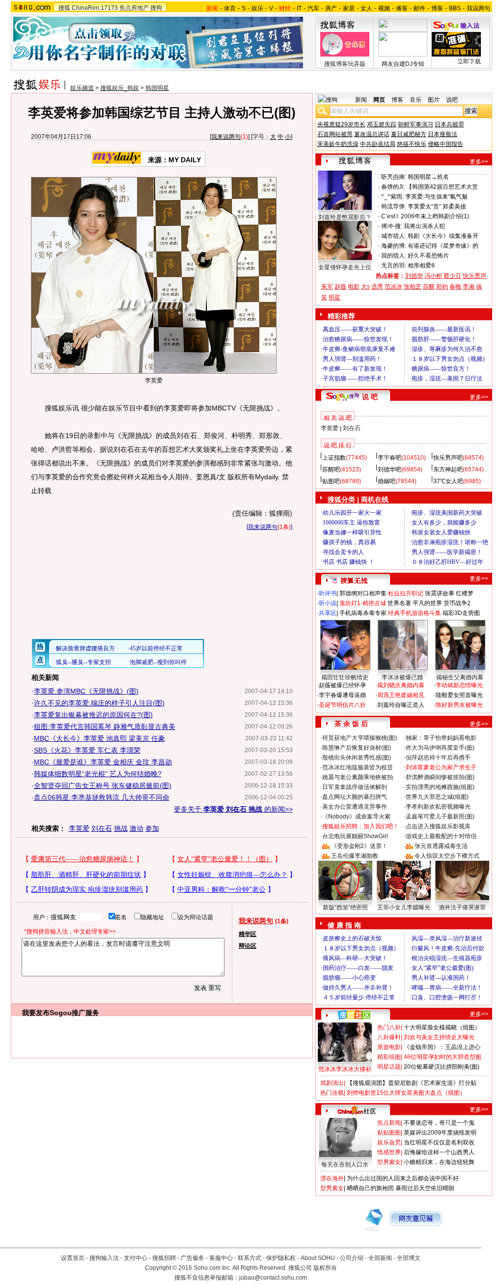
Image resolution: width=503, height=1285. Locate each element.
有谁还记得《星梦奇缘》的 (443, 245)
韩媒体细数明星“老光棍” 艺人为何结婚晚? (98, 774)
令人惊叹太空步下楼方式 (447, 855)
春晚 (455, 286)
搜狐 (64, 7)
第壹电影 (389, 1047)
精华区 (247, 934)
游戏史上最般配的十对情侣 (441, 836)
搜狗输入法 (104, 1258)
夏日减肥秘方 (408, 134)
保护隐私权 (281, 1258)
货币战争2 (457, 603)
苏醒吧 (331, 469)
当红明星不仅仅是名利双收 (439, 1142)
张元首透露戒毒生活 (441, 846)
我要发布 (36, 1013)
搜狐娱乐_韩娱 (119, 88)
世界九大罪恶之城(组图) (437, 796)
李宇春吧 (389, 457)
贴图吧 (331, 481)
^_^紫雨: (392, 196)
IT (299, 8)
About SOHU (318, 1258)
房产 (331, 8)
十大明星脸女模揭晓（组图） (442, 1027)
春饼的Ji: (393, 186)
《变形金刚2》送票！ (359, 846)
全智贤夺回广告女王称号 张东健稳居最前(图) (102, 785)
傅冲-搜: (391, 226)
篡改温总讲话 (372, 134)
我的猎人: (393, 255)
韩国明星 (157, 88)
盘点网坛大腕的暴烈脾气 (354, 796)
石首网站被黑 (335, 134)
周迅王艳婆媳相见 (400, 695)
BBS (455, 8)
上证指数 (334, 457)
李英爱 (79, 828)
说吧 (452, 99)
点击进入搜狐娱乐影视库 (438, 826)
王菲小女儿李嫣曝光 (403, 907)
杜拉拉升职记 (405, 593)
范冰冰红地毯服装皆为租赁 (357, 767)
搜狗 (156, 7)
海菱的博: (393, 245)
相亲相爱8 (421, 265)
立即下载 (469, 61)
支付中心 (135, 1258)
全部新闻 (380, 1258)
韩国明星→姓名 (428, 177)
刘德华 (414, 275)
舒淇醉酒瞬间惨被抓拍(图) (440, 777)
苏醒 (429, 286)
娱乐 (257, 8)
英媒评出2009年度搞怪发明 (440, 1132)
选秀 (377, 286)
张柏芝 (412, 286)
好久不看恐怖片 (428, 255)
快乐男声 (474, 275)
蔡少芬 (452, 275)
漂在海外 (332, 1178)
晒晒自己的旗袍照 (370, 1188)
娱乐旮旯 (389, 1142)
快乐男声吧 (448, 457)
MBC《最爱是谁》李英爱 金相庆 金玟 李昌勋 (103, 762)
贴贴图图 (389, 1132)
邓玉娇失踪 (381, 124)
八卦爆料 (389, 1037)
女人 (366, 8)
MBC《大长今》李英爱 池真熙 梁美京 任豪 (99, 738)
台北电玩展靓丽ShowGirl (355, 836)
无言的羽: (393, 265)
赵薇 (340, 286)
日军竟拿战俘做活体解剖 (354, 787)
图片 (434, 99)
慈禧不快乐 (411, 144)
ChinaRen (85, 7)
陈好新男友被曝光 (459, 704)
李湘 (469, 286)
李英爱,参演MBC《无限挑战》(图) (86, 691)
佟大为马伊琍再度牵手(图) (440, 747)
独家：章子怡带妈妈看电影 (441, 737)
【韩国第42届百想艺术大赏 (442, 186)
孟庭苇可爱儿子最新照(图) (440, 816)
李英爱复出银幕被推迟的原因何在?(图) (93, 715)
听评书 (327, 593)
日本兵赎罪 (449, 124)
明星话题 (389, 1066)
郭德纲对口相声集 (363, 593)
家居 (349, 8)
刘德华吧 (389, 469)
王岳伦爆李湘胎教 (354, 855)
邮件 (419, 8)
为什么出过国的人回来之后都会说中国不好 (403, 1178)
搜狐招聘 (164, 1258)
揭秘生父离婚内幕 (459, 677)
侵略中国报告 (445, 144)
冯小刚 (433, 275)
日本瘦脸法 (442, 134)
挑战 (121, 828)
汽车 (313, 8)
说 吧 (370, 397)
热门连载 (332, 1092)
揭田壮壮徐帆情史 (344, 677)
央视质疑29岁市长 (341, 124)
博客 (437, 8)
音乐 (415, 99)
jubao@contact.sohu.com (273, 1277)
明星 (334, 297)
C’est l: (390, 216)
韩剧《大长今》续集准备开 (443, 236)
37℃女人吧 (448, 481)
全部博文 (408, 1258)
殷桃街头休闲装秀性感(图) (356, 757)
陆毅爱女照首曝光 (459, 695)
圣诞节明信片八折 (342, 704)
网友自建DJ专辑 (403, 63)
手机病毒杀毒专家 (363, 613)
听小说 (327, 603)
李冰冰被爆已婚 (402, 677)
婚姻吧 (386, 481)
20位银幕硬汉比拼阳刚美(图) (441, 1066)
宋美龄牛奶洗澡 (338, 144)
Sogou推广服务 (74, 1013)
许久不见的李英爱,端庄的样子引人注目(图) (99, 703)
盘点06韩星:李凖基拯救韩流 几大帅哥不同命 (101, 797)
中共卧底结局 (377, 144)
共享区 (327, 613)
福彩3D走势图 (461, 613)
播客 (402, 8)
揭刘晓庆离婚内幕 (400, 685)
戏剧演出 (332, 1083)
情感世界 (389, 1152)
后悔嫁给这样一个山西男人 (439, 1152)
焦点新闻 (389, 1122)
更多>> (479, 161)
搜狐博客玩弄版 (344, 63)
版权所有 (325, 1267)
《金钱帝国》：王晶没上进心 (442, 1047)
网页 (379, 99)
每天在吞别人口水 (344, 1164)
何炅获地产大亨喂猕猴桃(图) (359, 737)
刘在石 (101, 828)
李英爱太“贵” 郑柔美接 (437, 206)
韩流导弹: (393, 206)
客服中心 (221, 1258)
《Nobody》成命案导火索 (356, 816)
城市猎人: (393, 236)
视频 (384, 8)
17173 (109, 7)
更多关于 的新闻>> (233, 809)
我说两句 (478, 8)
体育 (230, 8)
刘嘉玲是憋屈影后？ (344, 217)
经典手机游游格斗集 (414, 613)
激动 (136, 828)
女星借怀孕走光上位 (344, 267)
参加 (152, 828)
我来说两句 (226, 136)
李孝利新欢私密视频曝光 (438, 806)
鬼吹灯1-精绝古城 (362, 603)
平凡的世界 (427, 603)
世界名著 (399, 603)
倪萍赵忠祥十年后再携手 (438, 757)
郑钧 (442, 286)
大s (365, 286)
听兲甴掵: (393, 177)
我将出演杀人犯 (424, 226)
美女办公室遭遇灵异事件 (354, 806)
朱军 (327, 286)
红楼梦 (465, 593)
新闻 (361, 99)
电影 (354, 286)
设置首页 (72, 1258)
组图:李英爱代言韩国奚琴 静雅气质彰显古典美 (104, 726)
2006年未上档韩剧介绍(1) (435, 216)
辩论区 (247, 945)
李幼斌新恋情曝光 (459, 685)
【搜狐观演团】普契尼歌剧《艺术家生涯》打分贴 (411, 1083)
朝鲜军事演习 (415, 124)
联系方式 (249, 1258)
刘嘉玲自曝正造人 (400, 704)
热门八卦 (389, 1027)
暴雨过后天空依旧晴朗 (424, 1188)
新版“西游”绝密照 (345, 907)
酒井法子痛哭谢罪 (462, 907)
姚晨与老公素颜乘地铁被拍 (357, 777)
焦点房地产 (134, 7)
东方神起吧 (448, 469)
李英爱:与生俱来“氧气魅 (436, 196)
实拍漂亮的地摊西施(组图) (440, 787)
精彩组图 (389, 1056)
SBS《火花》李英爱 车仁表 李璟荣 (87, 750)
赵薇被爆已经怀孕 (342, 685)
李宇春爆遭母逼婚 (342, 695)
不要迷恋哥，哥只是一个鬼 (439, 1122)
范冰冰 (393, 286)
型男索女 (389, 1162)
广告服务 (192, 1258)
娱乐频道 (82, 88)
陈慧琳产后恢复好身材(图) (356, 747)
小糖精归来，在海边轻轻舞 (439, 1162)
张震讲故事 (439, 593)
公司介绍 (351, 1258)
